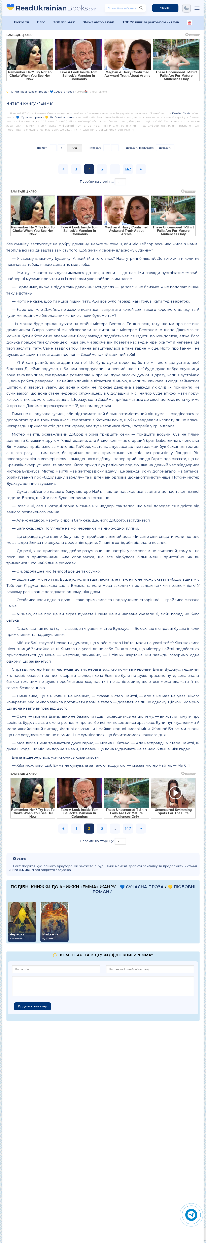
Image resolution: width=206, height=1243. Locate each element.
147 (128, 169)
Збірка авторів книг (98, 22)
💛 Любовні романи (59, 117)
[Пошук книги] (141, 8)
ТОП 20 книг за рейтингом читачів (151, 22)
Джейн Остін (181, 113)
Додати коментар (32, 1006)
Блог (41, 22)
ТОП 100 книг (64, 22)
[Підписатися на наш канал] (189, 23)
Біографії (21, 22)
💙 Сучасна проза (29, 117)
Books (56, 8)
